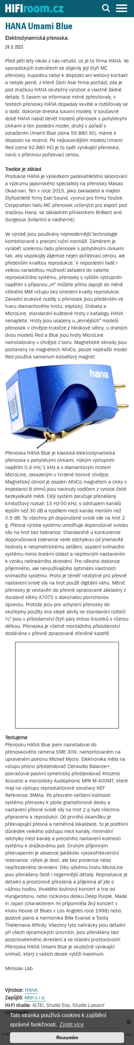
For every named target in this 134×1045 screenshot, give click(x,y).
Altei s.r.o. (35, 997)
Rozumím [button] (67, 1037)
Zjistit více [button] (71, 1024)
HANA (31, 990)
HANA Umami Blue (38, 26)
